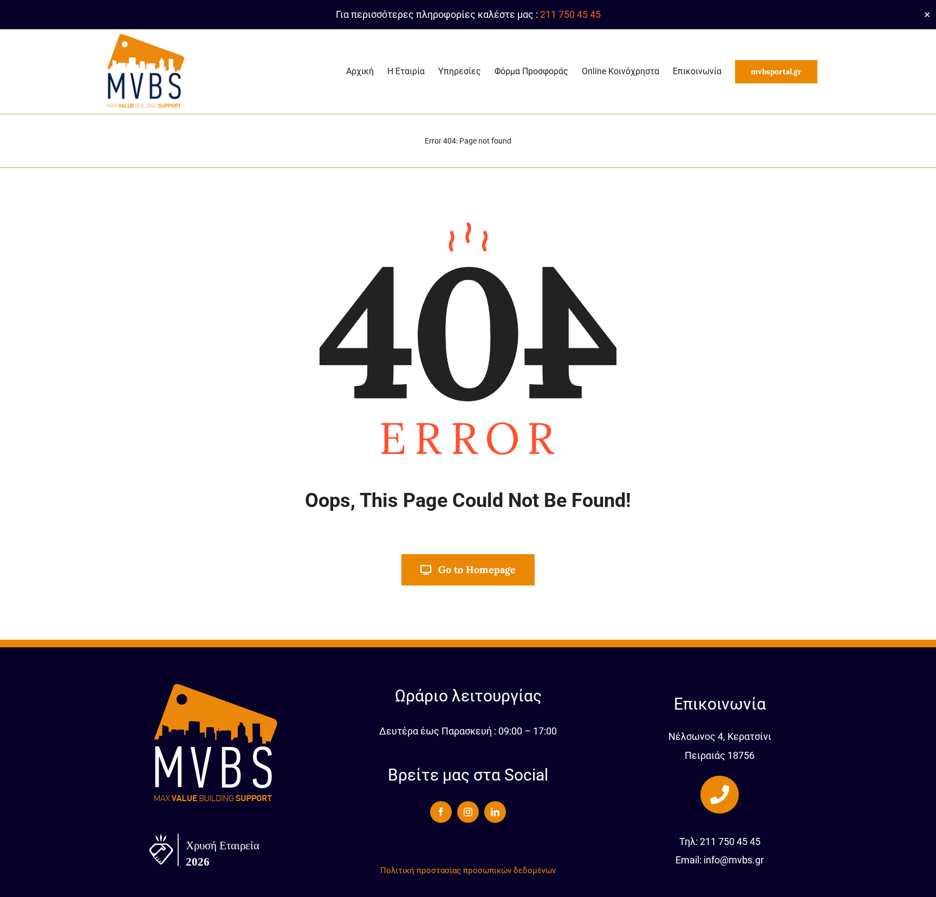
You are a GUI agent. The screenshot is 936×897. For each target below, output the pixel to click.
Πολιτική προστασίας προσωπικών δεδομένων (468, 870)
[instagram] (468, 812)
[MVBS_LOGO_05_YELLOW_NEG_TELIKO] (216, 686)
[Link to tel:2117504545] (719, 795)
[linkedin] (495, 812)
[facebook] (441, 812)
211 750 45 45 (570, 14)
